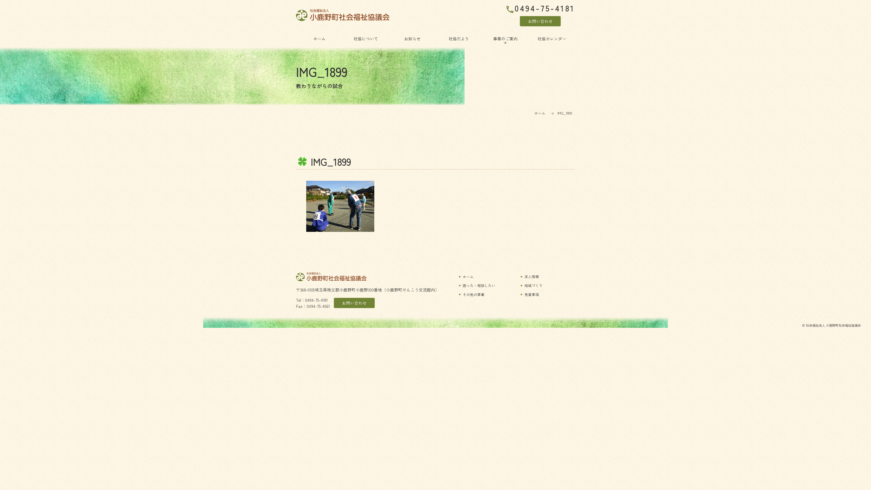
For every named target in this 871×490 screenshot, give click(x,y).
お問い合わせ (540, 21)
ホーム (539, 113)
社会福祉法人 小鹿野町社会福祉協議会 (342, 15)
